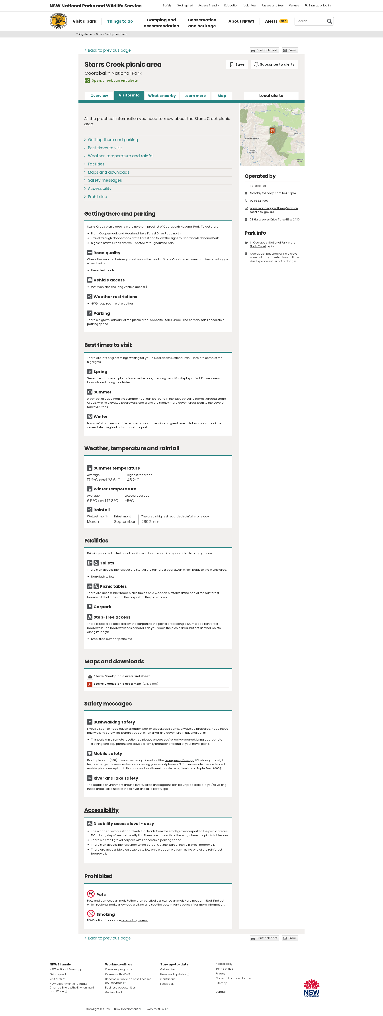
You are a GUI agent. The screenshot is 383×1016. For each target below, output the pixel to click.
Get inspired (185, 5)
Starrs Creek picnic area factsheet (122, 676)
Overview (99, 95)
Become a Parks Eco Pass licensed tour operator (128, 981)
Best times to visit (105, 148)
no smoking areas (134, 920)
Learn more (195, 95)
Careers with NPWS (117, 974)
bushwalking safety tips (104, 733)
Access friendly (208, 5)
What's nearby (162, 95)
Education (231, 5)
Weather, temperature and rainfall (121, 156)
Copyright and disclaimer (233, 978)
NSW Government (126, 1009)
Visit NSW (56, 979)
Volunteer (250, 5)
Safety (167, 5)
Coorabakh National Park (270, 242)
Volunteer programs (118, 969)
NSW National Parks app (66, 969)
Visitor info (129, 95)
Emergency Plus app (179, 760)
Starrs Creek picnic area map (126, 684)
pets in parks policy (176, 904)
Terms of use (224, 969)
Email (292, 50)
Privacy (220, 973)
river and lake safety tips (150, 789)
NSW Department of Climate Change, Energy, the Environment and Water (72, 987)
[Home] (58, 21)
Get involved (113, 992)
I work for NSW (155, 1009)
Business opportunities (120, 987)
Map (222, 95)
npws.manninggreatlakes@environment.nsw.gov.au (274, 210)
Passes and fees (273, 5)
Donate (220, 992)
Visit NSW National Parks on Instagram (63, 1009)
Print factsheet (267, 50)
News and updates (173, 974)
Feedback (167, 984)
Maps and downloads (108, 172)
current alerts (125, 80)
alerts (271, 95)
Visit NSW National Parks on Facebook (54, 1009)
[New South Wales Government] (311, 988)
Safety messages (105, 180)
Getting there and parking (113, 139)
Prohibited (97, 196)
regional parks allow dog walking (120, 904)
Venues (294, 5)
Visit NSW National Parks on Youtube (73, 1009)
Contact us (168, 979)
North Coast (258, 246)
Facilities (96, 164)
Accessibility (99, 188)
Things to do (84, 34)
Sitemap (221, 983)
